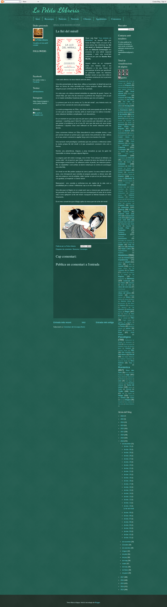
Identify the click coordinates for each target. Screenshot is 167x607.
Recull (131, 354)
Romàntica (124, 367)
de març (125, 567)
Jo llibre (129, 264)
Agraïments (101, 18)
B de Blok (129, 112)
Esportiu (128, 226)
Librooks (131, 283)
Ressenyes (49, 18)
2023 (122, 425)
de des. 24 (127, 462)
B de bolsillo (122, 114)
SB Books (122, 379)
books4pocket (122, 133)
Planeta (122, 326)
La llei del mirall (129, 508)
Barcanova (121, 122)
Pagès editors (127, 320)
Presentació (128, 330)
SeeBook (129, 379)
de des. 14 (127, 493)
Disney (120, 172)
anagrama (121, 97)
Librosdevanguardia (123, 291)
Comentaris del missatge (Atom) (74, 327)
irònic (120, 264)
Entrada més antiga (105, 322)
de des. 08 (127, 516)
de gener (125, 573)
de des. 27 (127, 459)
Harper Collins (126, 248)
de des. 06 (127, 522)
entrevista (125, 207)
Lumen (120, 295)
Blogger (97, 602)
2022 (122, 428)
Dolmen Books (128, 174)
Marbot (132, 299)
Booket (127, 131)
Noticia (126, 313)
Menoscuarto (121, 303)
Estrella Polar (123, 228)
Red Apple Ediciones (128, 356)
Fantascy (121, 232)
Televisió (128, 389)
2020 (122, 435)
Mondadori (131, 305)
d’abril (124, 563)
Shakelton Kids (122, 383)
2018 (122, 441)
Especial (126, 212)
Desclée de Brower (124, 168)
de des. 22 (127, 468)
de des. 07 (127, 519)
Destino (120, 170)
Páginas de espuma (124, 322)
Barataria (128, 120)
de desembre (126, 444)
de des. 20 (127, 474)
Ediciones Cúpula (127, 180)
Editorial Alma (122, 187)
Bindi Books (123, 126)
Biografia (121, 128)
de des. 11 (127, 503)
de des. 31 (127, 446)
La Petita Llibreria (56, 10)
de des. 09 (127, 512)
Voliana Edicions (129, 404)
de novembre (126, 542)
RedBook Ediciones (126, 358)
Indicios (120, 262)
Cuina (129, 162)
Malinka (120, 299)
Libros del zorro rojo (124, 287)
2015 (122, 583)
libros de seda (126, 285)
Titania (132, 391)
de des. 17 (127, 484)
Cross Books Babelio (126, 160)
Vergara (128, 400)
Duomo (121, 176)
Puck (119, 344)
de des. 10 (127, 506)
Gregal (130, 242)
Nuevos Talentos (129, 315)
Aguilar (129, 83)
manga (126, 299)
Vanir (121, 400)
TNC (123, 393)
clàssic (120, 141)
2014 (122, 586)
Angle (129, 97)
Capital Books (123, 137)
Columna (121, 147)
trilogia (120, 395)
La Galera (130, 270)
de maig (125, 560)
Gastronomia (122, 238)
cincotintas (121, 139)
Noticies (62, 18)
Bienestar (76, 249)
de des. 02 (127, 534)
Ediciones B (129, 178)
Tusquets (131, 395)
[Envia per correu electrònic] (81, 246)
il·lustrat (127, 258)
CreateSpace (121, 158)
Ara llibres (130, 99)
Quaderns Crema (122, 346)
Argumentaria (121, 103)
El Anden (124, 201)
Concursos (116, 18)
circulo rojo (129, 139)
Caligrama (129, 135)
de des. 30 (127, 449)
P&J (132, 318)
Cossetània (122, 156)
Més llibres (131, 303)
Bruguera (122, 135)
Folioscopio (121, 236)
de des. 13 (127, 496)
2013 (122, 589)
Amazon (130, 93)
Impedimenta (123, 260)
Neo (119, 313)
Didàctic (128, 170)
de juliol (125, 554)
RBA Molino (122, 354)
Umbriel (123, 397)
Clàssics (87, 18)
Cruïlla (120, 162)
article (120, 106)
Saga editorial (122, 376)
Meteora (122, 305)
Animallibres (121, 99)
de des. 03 (127, 531)
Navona (120, 311)
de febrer (125, 570)
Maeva (128, 297)
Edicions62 (122, 185)
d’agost (124, 551)
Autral (132, 108)
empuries (128, 203)
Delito (130, 166)
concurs (131, 151)
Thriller (120, 391)
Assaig (127, 106)
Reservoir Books (122, 360)
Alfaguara (128, 85)
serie (119, 381)
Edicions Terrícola (124, 182)
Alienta (130, 87)
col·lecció (125, 145)
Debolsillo (121, 164)
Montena (124, 307)
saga (127, 375)
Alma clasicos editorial (124, 89)
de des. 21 (127, 471)
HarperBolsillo (122, 250)
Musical (129, 309)
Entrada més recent (62, 322)
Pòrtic (120, 330)
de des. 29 (127, 452)
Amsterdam (122, 95)
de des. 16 (127, 487)
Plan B (132, 324)
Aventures (124, 110)
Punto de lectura (128, 344)
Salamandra (131, 376)
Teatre (120, 389)
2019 (122, 438)
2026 (122, 416)
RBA (132, 350)
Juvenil (120, 266)
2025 (122, 419)
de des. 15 (127, 490)
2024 (122, 422)
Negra (127, 311)
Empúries (121, 205)
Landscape (126, 281)
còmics (123, 151)
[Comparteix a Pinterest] (90, 246)
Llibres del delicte (124, 293)
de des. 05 (127, 525)
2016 (122, 580)
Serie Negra (128, 381)
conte (126, 153)
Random (128, 348)
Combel (132, 149)
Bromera (132, 133)
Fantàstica (122, 234)
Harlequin (131, 246)
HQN (119, 257)
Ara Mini (126, 101)
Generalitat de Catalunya (125, 240)
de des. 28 (127, 456)
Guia (122, 246)
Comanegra (83, 249)
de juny (124, 557)
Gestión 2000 (122, 242)
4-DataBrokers (122, 81)
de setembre (126, 548)
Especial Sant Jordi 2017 (126, 222)
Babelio (126, 118)
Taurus (130, 387)
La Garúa (123, 272)
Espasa (131, 209)
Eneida (132, 205)
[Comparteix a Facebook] (88, 246)
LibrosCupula (121, 289)
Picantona (122, 324)
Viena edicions (128, 402)
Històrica (123, 255)
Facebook (36, 82)
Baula (129, 122)
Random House (122, 350)
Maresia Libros (126, 301)
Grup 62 (131, 244)
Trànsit (130, 393)
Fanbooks (122, 230)
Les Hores (121, 283)
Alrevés (120, 91)
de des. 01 (127, 537)
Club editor (131, 143)
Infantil (127, 262)
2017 (122, 577)
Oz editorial (124, 318)
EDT (126, 199)
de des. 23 (127, 465)
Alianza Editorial (122, 87)
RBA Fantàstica (126, 352)
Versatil (120, 402)
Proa (120, 332)
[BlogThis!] (83, 246)
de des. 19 (127, 478)
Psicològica (124, 337)
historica (120, 252)
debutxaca (121, 166)
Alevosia (120, 85)
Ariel (130, 103)
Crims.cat (131, 158)
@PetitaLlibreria (38, 91)
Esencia (121, 209)
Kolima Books (122, 268)
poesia (128, 328)
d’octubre (125, 545)
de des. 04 (127, 528)
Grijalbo (120, 244)
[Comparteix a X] (86, 246)
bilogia (130, 124)
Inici (38, 18)
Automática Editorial (123, 108)
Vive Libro (120, 404)
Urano (132, 397)
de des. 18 (127, 481)
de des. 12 (127, 499)
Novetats (75, 18)
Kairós (130, 266)
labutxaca (130, 278)
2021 (122, 432)
